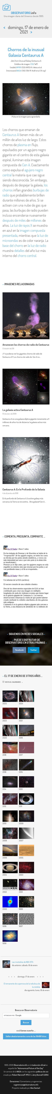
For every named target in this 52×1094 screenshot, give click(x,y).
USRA (46, 1075)
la (38, 235)
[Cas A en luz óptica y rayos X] (26, 782)
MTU (27, 1075)
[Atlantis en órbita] (10, 816)
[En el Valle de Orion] (10, 747)
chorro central (27, 255)
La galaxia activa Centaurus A (18, 410)
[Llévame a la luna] (26, 747)
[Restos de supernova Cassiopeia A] (10, 696)
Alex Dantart (35, 1088)
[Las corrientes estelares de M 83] (10, 782)
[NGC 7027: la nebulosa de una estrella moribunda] (10, 936)
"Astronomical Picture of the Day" (30, 1068)
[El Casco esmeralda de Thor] (10, 833)
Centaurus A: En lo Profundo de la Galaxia (24, 489)
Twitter (33, 650)
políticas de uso (42, 1071)
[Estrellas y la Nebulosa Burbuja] (26, 867)
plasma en (24, 144)
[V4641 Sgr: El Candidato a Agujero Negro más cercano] (10, 901)
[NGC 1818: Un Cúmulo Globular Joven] (26, 901)
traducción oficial (38, 1065)
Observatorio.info (20, 1065)
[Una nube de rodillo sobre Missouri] (10, 850)
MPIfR (19, 67)
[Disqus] (26, 576)
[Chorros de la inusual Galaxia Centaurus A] (26, 713)
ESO (32, 64)
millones (36, 220)
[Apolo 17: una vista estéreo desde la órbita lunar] (10, 730)
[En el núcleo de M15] (10, 919)
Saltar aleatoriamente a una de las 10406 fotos (26, 1036)
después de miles (14, 220)
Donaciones (14, 1081)
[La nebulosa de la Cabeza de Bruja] (10, 799)
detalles (19, 250)
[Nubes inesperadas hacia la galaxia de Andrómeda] (10, 713)
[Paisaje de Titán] (26, 850)
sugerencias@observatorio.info (26, 1084)
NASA (19, 70)
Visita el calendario (12, 682)
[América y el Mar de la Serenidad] (26, 696)
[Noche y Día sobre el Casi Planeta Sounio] (26, 799)
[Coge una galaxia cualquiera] (10, 884)
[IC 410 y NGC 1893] (26, 816)
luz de (44, 235)
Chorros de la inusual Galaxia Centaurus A (26, 52)
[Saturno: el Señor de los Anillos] (10, 867)
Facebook (19, 650)
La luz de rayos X (21, 225)
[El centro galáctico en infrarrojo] (10, 764)
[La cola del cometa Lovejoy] (26, 764)
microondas (10, 240)
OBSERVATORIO (21, 13)
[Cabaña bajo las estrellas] (26, 730)
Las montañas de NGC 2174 (22, 962)
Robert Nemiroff (18, 1075)
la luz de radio (37, 245)
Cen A (26, 165)
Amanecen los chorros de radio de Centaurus (26, 344)
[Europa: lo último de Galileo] (26, 919)
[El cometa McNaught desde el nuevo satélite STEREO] (26, 833)
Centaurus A (11, 134)
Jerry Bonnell (37, 1075)
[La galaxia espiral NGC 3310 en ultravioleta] (26, 884)
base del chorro (13, 245)
